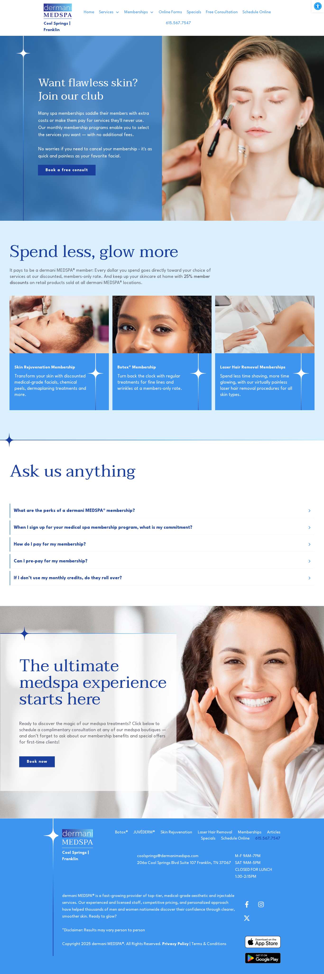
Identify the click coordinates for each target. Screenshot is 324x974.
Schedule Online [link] (235, 838)
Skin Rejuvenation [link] (176, 832)
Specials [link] (208, 838)
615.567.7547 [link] (267, 838)
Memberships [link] (249, 832)
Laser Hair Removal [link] (215, 832)
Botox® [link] (121, 832)
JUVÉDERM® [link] (144, 832)
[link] (318, 6)
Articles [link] (273, 832)
